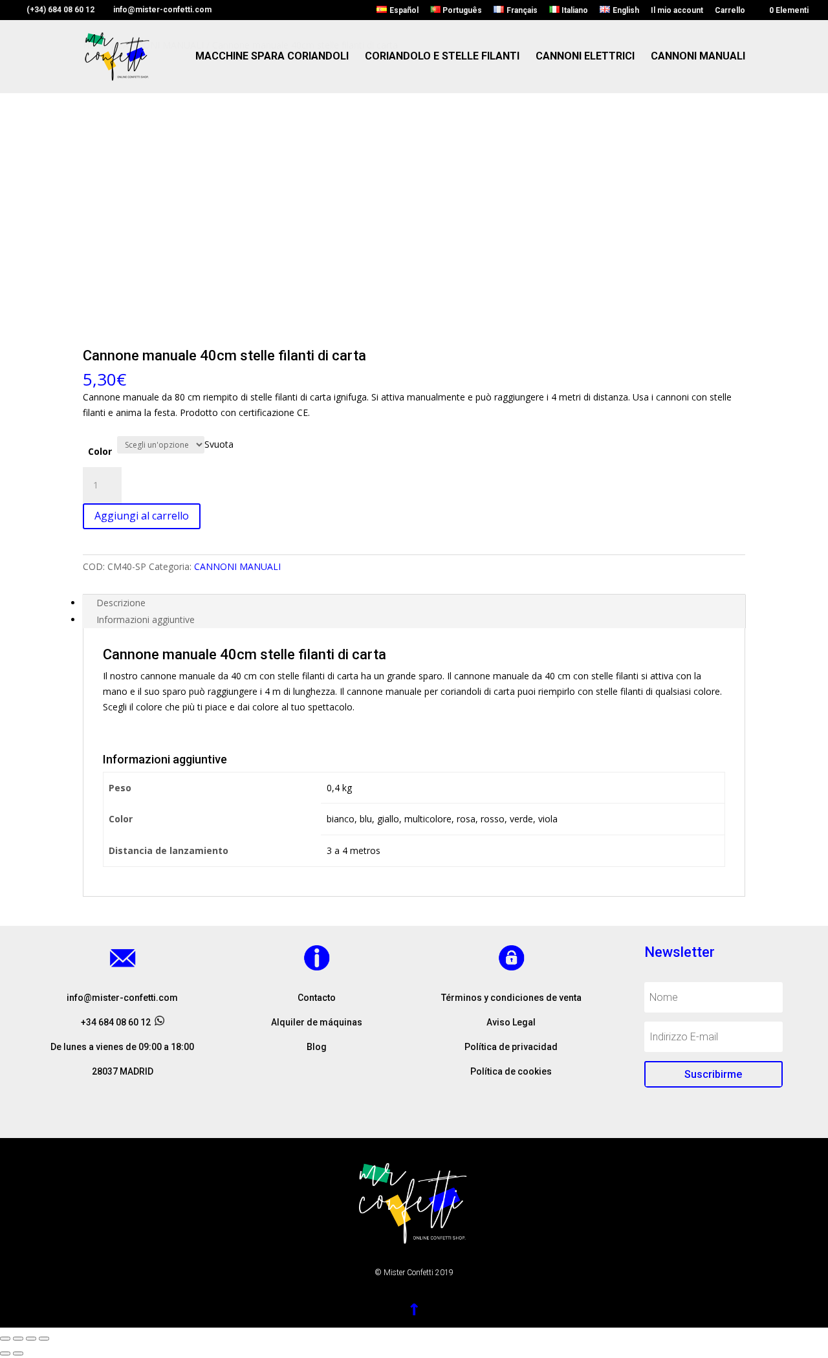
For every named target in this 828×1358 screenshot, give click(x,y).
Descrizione (121, 603)
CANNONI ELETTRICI (585, 57)
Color (100, 451)
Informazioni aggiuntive (145, 619)
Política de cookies (511, 1071)
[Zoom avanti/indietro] (44, 1339)
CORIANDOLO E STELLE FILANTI (442, 57)
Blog (317, 1047)
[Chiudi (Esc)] (5, 1339)
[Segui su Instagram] (317, 1103)
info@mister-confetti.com (122, 997)
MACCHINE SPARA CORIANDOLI (272, 57)
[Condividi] (18, 1339)
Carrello (730, 10)
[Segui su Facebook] (291, 1103)
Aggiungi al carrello (141, 516)
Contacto (317, 997)
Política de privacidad (511, 1047)
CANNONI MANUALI (698, 57)
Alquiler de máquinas (316, 1022)
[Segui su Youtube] (342, 1103)
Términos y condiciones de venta (511, 997)
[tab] (414, 603)
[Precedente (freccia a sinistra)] (5, 1353)
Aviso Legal (511, 1022)
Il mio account (677, 10)
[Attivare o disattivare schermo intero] (31, 1339)
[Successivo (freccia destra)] (18, 1353)
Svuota (219, 444)
